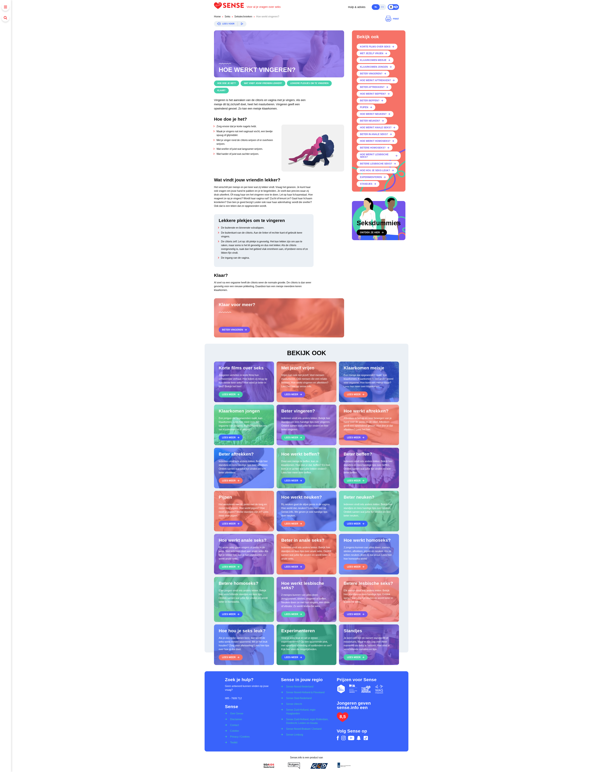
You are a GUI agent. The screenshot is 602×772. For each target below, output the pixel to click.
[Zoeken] (5, 18)
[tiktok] (365, 738)
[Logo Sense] (230, 7)
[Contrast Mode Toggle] (393, 7)
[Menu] (5, 7)
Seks (227, 16)
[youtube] (351, 738)
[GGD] (319, 766)
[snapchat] (358, 738)
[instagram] (343, 738)
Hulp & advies (356, 7)
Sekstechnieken (243, 16)
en (382, 7)
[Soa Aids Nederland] (268, 766)
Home (217, 16)
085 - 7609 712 (233, 698)
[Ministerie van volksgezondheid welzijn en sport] (344, 766)
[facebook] (338, 738)
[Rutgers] (294, 766)
